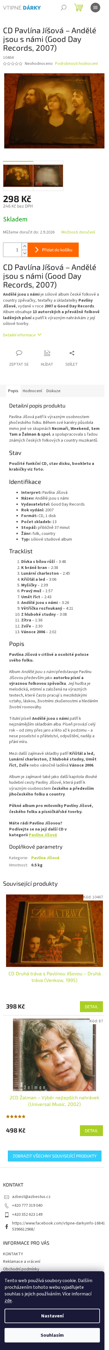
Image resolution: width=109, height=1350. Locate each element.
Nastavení (52, 1316)
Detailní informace (19, 335)
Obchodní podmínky (21, 1269)
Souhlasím (52, 1335)
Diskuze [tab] (53, 391)
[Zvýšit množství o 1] (24, 246)
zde (8, 1300)
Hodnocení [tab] (32, 391)
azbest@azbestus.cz (31, 1197)
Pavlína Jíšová (43, 835)
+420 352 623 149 (27, 1215)
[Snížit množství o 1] (24, 253)
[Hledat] (64, 8)
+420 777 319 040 (27, 1205)
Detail (91, 1006)
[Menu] (95, 8)
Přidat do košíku (57, 249)
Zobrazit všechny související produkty (55, 1155)
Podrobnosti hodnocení (76, 64)
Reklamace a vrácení (21, 1262)
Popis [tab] (13, 391)
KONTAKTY (13, 1254)
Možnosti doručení (78, 232)
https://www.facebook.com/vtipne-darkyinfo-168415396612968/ (58, 1226)
